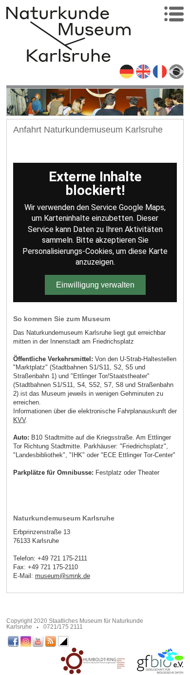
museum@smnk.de (62, 575)
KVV (19, 420)
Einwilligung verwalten (95, 285)
